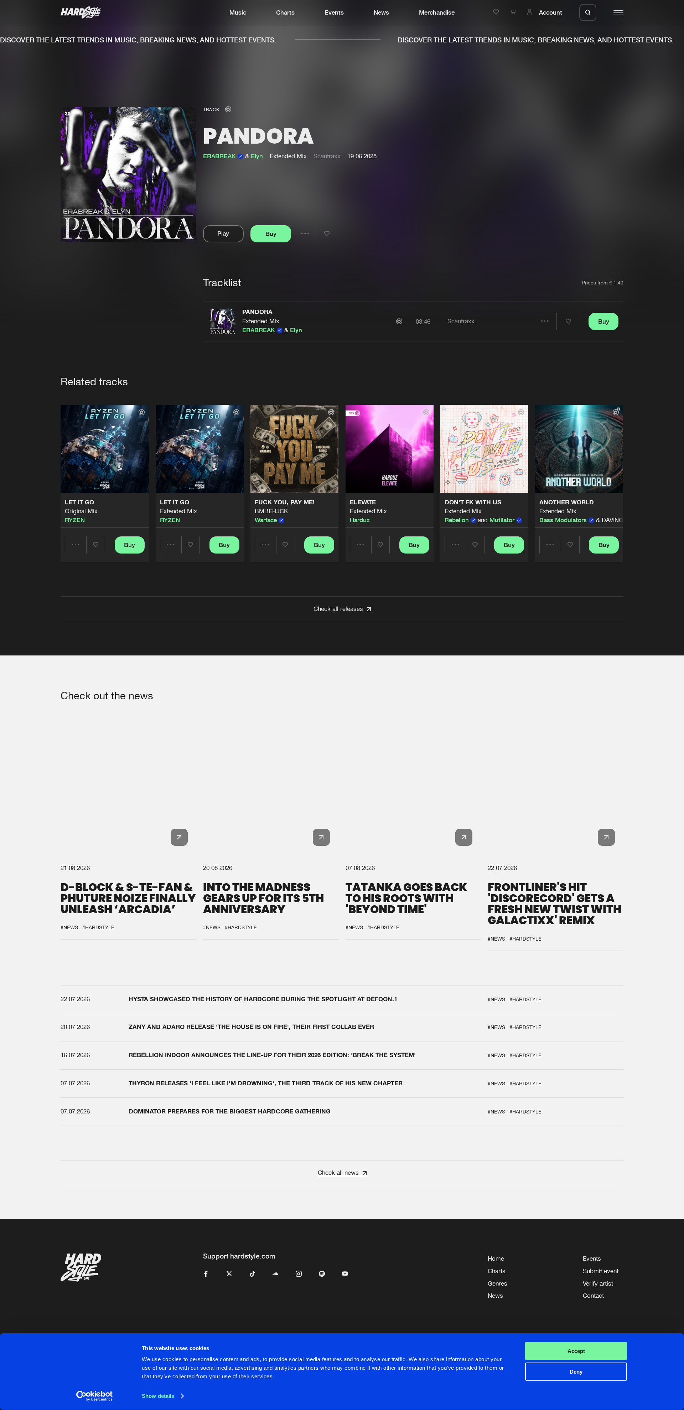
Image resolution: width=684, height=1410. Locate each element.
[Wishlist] (497, 12)
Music (237, 12)
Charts (285, 12)
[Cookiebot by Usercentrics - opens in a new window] (94, 1396)
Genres (497, 1283)
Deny (576, 1372)
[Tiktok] (252, 1274)
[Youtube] (345, 1274)
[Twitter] (229, 1274)
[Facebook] (206, 1274)
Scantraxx (327, 156)
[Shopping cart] (514, 12)
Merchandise (437, 12)
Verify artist (598, 1283)
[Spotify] (322, 1274)
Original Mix (81, 511)
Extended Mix (260, 321)
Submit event (600, 1271)
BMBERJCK (271, 511)
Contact (593, 1295)
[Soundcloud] (276, 1274)
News (381, 12)
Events (334, 12)
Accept (576, 1351)
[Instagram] (299, 1274)
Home (496, 1258)
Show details (158, 1396)
